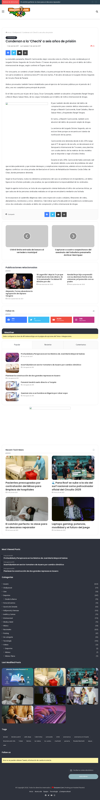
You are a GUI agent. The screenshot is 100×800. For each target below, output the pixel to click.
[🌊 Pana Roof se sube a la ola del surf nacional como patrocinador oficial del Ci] (73, 468)
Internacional (8, 618)
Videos (5, 644)
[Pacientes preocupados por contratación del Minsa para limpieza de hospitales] (27, 468)
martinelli (58, 741)
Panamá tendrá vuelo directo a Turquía (38, 382)
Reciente (48, 344)
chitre (58, 737)
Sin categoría (8, 637)
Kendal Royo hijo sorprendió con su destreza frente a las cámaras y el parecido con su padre (80, 278)
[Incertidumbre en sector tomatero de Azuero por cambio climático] (12, 368)
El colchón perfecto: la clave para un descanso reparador (26, 525)
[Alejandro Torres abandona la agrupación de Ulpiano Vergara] (19, 281)
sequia (90, 741)
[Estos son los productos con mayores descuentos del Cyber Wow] (17, 714)
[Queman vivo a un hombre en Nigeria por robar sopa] (12, 396)
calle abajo (27, 737)
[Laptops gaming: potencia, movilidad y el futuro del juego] (73, 509)
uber (4, 745)
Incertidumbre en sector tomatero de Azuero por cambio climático (51, 365)
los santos (47, 741)
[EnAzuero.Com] (19, 11)
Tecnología (7, 641)
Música (5, 626)
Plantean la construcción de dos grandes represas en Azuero (33, 375)
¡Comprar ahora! (65, 791)
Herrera (28, 741)
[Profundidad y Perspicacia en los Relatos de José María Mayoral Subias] (12, 357)
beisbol (5, 737)
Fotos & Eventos (9, 603)
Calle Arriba (38, 737)
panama (67, 741)
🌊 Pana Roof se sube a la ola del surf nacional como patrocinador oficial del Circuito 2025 (72, 486)
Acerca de (38, 791)
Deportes (6, 595)
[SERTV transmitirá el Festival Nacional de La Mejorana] (82, 696)
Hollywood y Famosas (11, 610)
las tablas (38, 741)
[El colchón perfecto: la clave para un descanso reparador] (27, 509)
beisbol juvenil (16, 737)
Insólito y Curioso (9, 614)
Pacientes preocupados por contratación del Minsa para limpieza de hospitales (23, 486)
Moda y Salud (8, 622)
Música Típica (10, 656)
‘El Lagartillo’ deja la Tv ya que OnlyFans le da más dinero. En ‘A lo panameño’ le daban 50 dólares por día (49, 278)
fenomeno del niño (9, 741)
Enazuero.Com (59, 787)
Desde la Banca (11, 599)
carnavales (49, 737)
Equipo (45, 791)
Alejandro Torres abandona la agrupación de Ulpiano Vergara (19, 293)
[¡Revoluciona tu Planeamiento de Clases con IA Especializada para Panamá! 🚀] (17, 677)
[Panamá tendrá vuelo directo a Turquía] (12, 385)
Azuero (6, 584)
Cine (4, 591)
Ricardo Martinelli (79, 741)
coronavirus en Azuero (81, 737)
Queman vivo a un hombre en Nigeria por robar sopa (44, 393)
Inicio (9, 32)
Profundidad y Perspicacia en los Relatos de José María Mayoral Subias (53, 354)
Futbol (21, 741)
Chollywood (17, 32)
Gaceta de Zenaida (10, 607)
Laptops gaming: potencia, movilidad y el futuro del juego (41, 2)
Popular (17, 344)
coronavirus (67, 737)
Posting (6, 633)
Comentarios (81, 344)
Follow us (6, 752)
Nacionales (7, 629)
